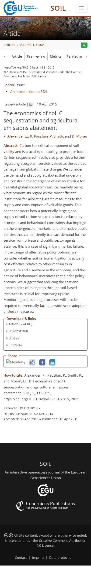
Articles (9, 45)
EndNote (15, 345)
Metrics (56, 56)
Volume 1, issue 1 (33, 45)
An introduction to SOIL (29, 91)
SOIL (58, 8)
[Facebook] (42, 362)
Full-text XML (19, 331)
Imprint (38, 558)
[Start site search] (84, 45)
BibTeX (14, 338)
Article (17, 56)
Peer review (36, 56)
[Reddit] (32, 362)
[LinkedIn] (52, 362)
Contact (21, 558)
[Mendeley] (15, 362)
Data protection (61, 558)
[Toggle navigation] (81, 8)
